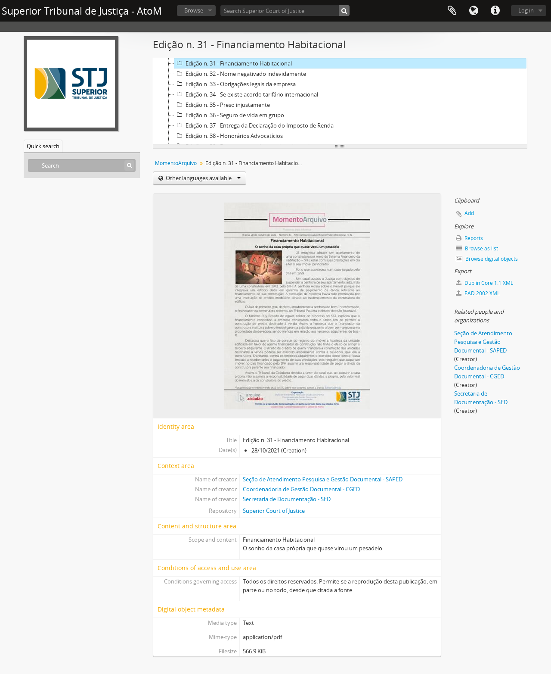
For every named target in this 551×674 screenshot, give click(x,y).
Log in (526, 10)
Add (469, 213)
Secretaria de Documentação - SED (287, 499)
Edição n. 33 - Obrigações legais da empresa (241, 84)
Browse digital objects (491, 258)
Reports (473, 238)
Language (473, 11)
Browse (193, 10)
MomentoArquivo (176, 163)
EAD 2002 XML (481, 293)
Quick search (43, 146)
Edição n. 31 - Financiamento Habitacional (239, 63)
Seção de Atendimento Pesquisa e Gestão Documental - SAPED (322, 479)
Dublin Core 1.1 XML (488, 283)
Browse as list (481, 248)
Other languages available (198, 178)
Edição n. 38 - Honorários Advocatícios (234, 136)
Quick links (495, 11)
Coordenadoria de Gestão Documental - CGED (301, 489)
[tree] (340, 101)
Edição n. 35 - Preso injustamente (228, 105)
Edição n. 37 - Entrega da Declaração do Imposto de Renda (260, 125)
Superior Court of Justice (274, 511)
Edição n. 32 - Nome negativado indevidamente (246, 74)
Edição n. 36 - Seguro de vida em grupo (235, 115)
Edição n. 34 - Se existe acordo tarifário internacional (252, 94)
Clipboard (452, 11)
